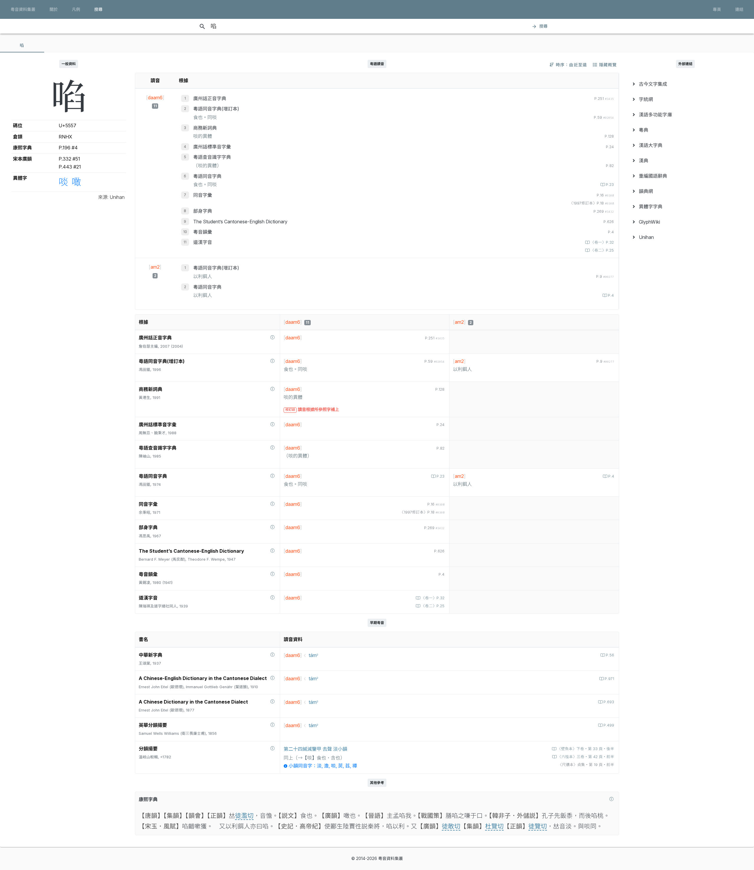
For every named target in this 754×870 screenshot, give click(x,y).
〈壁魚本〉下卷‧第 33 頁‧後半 (585, 749)
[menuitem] (685, 83)
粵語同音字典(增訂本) (216, 109)
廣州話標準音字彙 (212, 147)
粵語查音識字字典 (212, 157)
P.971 (609, 678)
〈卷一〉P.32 (602, 242)
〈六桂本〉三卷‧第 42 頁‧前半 (586, 757)
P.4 (611, 295)
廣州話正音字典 (209, 98)
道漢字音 (202, 242)
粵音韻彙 (202, 232)
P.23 (610, 184)
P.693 (608, 702)
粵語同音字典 (207, 176)
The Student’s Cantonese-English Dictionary (240, 221)
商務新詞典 (205, 128)
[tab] (22, 45)
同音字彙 (202, 195)
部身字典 (202, 211)
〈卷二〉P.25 (602, 250)
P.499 (608, 725)
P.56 (610, 655)
